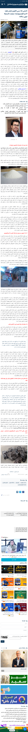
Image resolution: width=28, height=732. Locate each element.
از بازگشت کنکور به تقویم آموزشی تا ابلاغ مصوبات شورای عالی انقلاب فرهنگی (13, 722)
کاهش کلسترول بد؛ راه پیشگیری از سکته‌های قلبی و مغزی (15, 708)
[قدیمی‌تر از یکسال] (20, 506)
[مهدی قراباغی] (14, 127)
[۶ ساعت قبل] (14, 658)
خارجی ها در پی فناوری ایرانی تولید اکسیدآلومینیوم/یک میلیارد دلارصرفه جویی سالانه (15, 14)
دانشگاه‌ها (11, 471)
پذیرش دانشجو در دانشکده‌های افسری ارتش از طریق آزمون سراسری (13, 712)
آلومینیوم (17, 482)
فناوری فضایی (5, 482)
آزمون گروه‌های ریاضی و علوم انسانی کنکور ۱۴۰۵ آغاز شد (16, 714)
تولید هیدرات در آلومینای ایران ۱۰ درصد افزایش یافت (14, 104)
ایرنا (16, 4)
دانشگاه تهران (11, 482)
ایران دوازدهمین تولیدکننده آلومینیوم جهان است (15, 106)
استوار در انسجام (24, 669)
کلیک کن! (14, 560)
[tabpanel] (14, 661)
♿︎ (25, 729)
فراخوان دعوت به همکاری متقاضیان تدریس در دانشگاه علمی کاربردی (13, 716)
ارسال (3, 641)
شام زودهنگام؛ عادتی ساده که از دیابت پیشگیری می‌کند (16, 710)
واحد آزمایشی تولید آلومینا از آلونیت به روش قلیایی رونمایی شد (13, 108)
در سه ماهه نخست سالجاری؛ (22, 512)
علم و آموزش (16, 471)
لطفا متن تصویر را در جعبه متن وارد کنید (19, 636)
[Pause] (2, 552)
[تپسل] (2, 537)
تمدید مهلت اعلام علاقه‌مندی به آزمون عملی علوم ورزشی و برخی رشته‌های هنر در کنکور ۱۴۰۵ (14, 718)
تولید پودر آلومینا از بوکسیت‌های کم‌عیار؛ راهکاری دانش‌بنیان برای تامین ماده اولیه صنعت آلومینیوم (13, 112)
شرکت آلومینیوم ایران (22, 485)
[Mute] (4, 552)
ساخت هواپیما (23, 482)
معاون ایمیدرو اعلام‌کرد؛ (10, 512)
